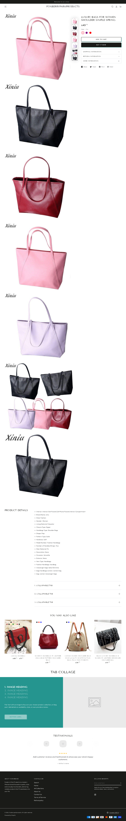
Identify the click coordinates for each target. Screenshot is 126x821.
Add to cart (101, 39)
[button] (112, 7)
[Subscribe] (120, 783)
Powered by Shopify (10, 815)
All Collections (39, 788)
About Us (37, 791)
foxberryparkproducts (15, 812)
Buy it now (101, 45)
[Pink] (82, 32)
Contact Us (38, 794)
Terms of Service (40, 797)
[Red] (90, 32)
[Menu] (6, 7)
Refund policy (38, 800)
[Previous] (30, 744)
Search (36, 782)
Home (36, 785)
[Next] (96, 744)
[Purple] (86, 32)
